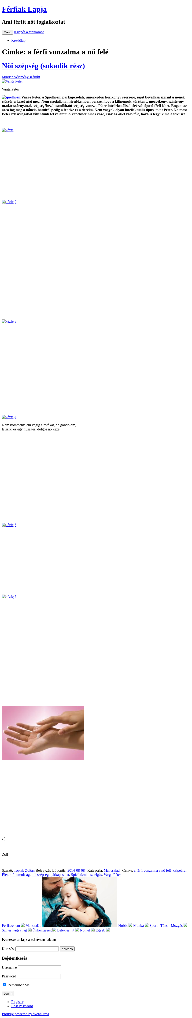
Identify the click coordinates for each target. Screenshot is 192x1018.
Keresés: (8, 949)
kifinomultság (20, 875)
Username (9, 967)
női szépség (40, 875)
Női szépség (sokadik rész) (43, 65)
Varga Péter (112, 875)
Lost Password (22, 1006)
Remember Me (18, 985)
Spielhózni (79, 875)
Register (17, 1002)
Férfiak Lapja (24, 9)
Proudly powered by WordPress (25, 1014)
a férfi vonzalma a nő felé (152, 870)
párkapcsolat (60, 875)
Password (9, 976)
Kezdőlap (18, 40)
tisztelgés (95, 875)
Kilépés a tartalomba (29, 32)
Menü (7, 32)
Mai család (112, 870)
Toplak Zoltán (24, 870)
